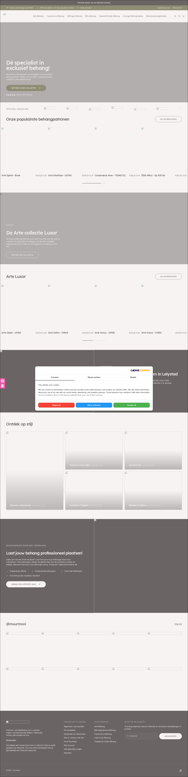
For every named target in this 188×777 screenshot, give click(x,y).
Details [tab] (133, 377)
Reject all (56, 405)
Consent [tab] (54, 377)
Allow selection (94, 405)
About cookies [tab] (94, 377)
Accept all (131, 405)
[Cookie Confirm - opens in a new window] (140, 370)
